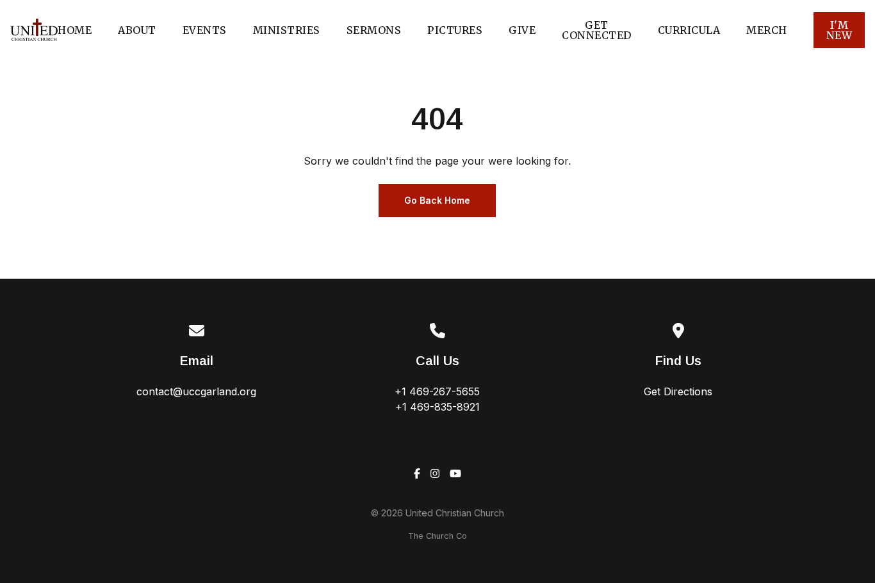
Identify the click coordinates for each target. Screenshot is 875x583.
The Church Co (437, 536)
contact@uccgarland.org (196, 391)
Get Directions (678, 391)
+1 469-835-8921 (437, 406)
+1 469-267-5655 (437, 391)
